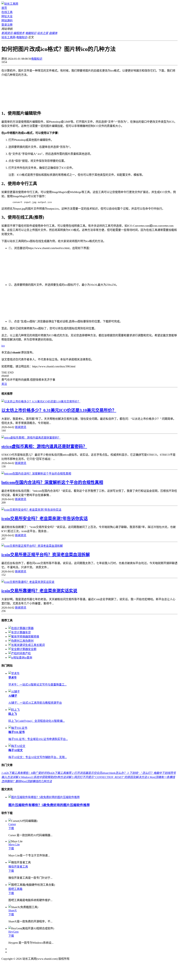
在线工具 (7, 12)
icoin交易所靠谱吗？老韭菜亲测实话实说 (39, 591)
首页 (4, 7)
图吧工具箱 (15, 888)
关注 (4, 383)
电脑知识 (21, 37)
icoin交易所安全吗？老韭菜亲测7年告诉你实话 (44, 518)
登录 (4, 24)
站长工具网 (8, 37)
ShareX (12, 910)
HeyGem (13, 931)
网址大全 (7, 16)
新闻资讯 (20, 427)
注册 (10, 24)
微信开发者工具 (18, 866)
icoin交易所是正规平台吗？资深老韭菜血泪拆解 (45, 554)
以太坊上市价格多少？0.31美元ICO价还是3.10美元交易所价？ (58, 410)
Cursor (12, 824)
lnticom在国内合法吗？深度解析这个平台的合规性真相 (52, 482)
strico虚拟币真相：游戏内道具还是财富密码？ (44, 446)
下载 (11, 828)
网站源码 (7, 20)
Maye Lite (14, 844)
